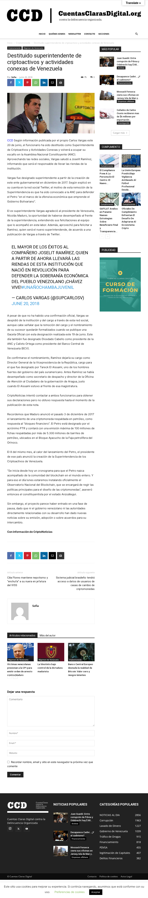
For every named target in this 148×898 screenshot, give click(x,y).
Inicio (9, 42)
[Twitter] (19, 82)
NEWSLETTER (74, 33)
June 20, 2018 (25, 303)
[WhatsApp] (35, 82)
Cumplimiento (107, 166)
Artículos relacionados (22, 635)
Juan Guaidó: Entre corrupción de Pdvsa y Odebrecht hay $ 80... (128, 61)
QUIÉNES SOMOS (57, 33)
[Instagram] (10, 828)
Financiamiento (124, 83)
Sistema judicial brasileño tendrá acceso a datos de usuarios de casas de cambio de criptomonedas (75, 583)
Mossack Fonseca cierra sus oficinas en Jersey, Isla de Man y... (128, 95)
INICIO (42, 33)
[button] (136, 34)
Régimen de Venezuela (33, 48)
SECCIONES (103, 33)
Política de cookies (108, 876)
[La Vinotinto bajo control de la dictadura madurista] (51, 652)
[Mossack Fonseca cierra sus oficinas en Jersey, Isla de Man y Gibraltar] (107, 95)
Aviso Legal (126, 876)
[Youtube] (27, 829)
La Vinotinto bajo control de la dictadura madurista (50, 668)
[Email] (52, 82)
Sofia (13, 77)
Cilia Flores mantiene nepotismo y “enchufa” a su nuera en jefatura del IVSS (27, 581)
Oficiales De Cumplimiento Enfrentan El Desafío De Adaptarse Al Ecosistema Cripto (129, 218)
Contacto (92, 876)
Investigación (123, 123)
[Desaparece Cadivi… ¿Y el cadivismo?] (107, 80)
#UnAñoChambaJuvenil (47, 287)
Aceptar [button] (95, 892)
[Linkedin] (44, 82)
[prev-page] (9, 676)
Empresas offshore (126, 101)
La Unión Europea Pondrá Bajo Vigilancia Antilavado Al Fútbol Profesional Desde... (131, 180)
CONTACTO (89, 33)
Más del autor (48, 635)
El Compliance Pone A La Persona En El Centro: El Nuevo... (107, 177)
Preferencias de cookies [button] (70, 892)
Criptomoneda (23, 42)
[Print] (60, 82)
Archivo (121, 68)
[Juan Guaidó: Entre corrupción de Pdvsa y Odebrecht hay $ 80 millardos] (107, 62)
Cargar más (119, 132)
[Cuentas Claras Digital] (74, 15)
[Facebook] (10, 82)
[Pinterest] (27, 82)
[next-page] (15, 676)
